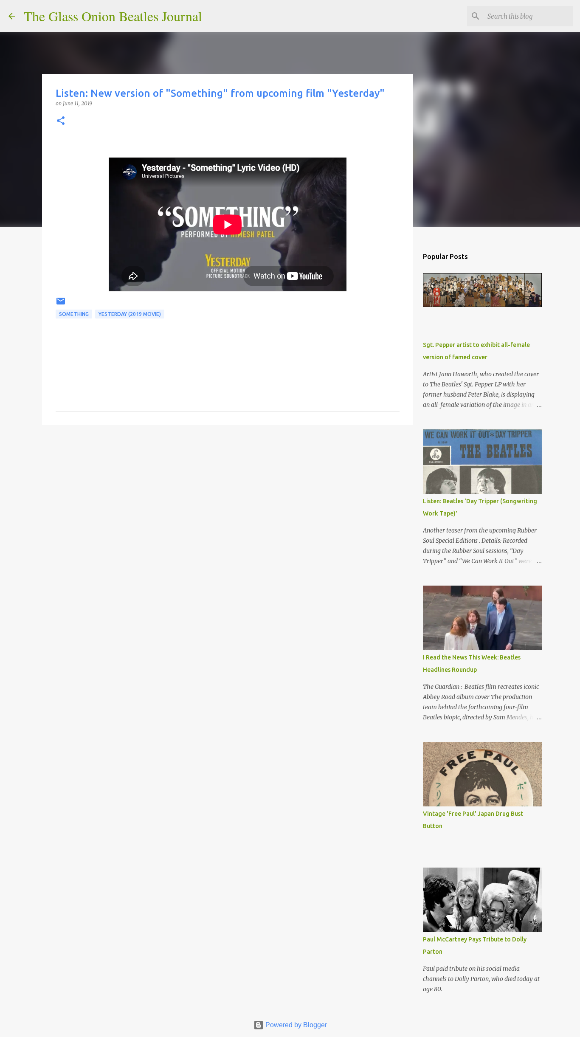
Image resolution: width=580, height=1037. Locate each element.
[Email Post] (61, 304)
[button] (61, 121)
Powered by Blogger (295, 1025)
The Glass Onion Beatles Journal (113, 16)
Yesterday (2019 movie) (130, 314)
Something (74, 314)
